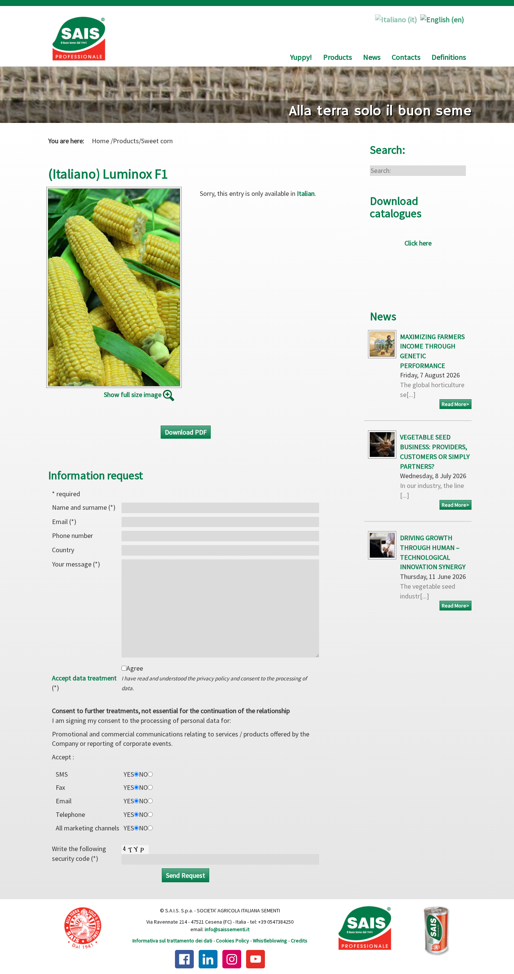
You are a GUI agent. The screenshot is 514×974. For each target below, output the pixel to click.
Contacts (406, 57)
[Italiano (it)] (396, 18)
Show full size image (133, 395)
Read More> (455, 404)
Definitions (449, 57)
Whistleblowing (270, 940)
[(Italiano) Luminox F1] (114, 287)
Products (337, 57)
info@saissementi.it (227, 929)
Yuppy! (301, 57)
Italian (306, 193)
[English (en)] (442, 18)
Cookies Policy (232, 940)
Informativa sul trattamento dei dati (172, 940)
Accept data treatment (84, 678)
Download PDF (186, 432)
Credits (299, 940)
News (371, 57)
